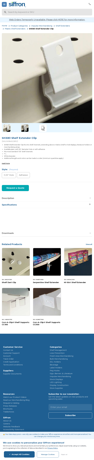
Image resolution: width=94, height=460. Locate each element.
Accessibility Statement (13, 429)
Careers (6, 424)
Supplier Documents (12, 374)
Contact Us (8, 350)
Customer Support (11, 353)
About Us (7, 421)
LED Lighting (56, 382)
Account (7, 356)
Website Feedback (11, 427)
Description (8, 198)
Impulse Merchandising (60, 376)
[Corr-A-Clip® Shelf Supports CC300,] (47, 302)
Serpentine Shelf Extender (46, 282)
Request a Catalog (11, 403)
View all (89, 244)
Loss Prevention (57, 353)
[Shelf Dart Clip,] (16, 262)
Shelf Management (58, 350)
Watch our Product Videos (14, 397)
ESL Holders (55, 362)
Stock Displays (56, 379)
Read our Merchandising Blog (16, 400)
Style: (10, 169)
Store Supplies (56, 388)
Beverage (54, 365)
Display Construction (59, 385)
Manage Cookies (48, 454)
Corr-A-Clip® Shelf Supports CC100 (15, 323)
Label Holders (56, 368)
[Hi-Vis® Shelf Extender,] (78, 262)
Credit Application (11, 362)
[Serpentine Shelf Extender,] (47, 262)
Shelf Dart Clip (9, 282)
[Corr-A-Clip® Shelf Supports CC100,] (16, 302)
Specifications (9, 205)
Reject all (64, 454)
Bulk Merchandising (59, 359)
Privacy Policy (52, 448)
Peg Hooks (55, 371)
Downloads (8, 233)
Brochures (7, 409)
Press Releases (10, 406)
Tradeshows (8, 412)
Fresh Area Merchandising (61, 356)
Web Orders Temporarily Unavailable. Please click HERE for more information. (47, 20)
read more (6, 163)
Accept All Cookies (20, 454)
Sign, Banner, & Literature (61, 373)
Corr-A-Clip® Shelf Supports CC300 (46, 323)
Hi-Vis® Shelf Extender (75, 282)
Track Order (8, 359)
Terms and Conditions (13, 365)
